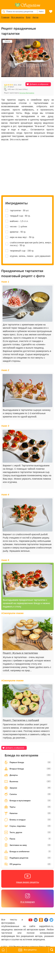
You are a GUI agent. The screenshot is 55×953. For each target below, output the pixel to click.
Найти (41, 11)
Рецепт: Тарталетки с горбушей (21, 720)
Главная (5, 17)
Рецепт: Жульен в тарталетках (20, 653)
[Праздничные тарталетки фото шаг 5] (27, 580)
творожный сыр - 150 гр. (22, 251)
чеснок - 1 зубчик (18, 226)
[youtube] (30, 921)
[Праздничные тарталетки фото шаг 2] (27, 390)
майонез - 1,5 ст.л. (19, 221)
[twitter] (51, 921)
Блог (28, 17)
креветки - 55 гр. (18, 232)
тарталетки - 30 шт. (19, 210)
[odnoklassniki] (41, 921)
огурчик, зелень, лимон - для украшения (30, 256)
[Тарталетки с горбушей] (27, 700)
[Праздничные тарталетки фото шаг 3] (27, 446)
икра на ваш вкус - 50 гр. (22, 237)
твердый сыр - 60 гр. (20, 216)
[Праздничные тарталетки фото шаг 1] (27, 304)
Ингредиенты (16, 203)
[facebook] (46, 921)
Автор (35, 17)
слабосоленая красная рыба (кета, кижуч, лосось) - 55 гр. (31, 244)
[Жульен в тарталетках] (27, 633)
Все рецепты (17, 17)
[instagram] (25, 921)
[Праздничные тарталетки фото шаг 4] (27, 514)
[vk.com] (36, 921)
